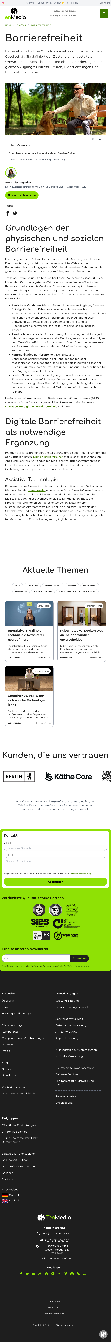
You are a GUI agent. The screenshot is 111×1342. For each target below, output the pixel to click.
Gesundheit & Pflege (15, 1159)
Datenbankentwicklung (71, 1025)
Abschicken (55, 881)
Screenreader (37, 490)
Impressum (54, 1301)
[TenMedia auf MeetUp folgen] (41, 1274)
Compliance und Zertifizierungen (23, 1038)
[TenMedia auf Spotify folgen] (54, 1274)
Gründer (7, 1172)
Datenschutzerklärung (80, 874)
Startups (7, 1179)
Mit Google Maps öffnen (57, 1258)
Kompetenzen (11, 1031)
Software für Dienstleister (18, 1153)
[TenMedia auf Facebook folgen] (22, 1274)
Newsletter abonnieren (22, 195)
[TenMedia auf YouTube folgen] (85, 1274)
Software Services (67, 1074)
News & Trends (43, 591)
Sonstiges (21, 591)
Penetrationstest (66, 1096)
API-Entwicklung (66, 1031)
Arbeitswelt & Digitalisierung (77, 591)
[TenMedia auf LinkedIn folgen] (35, 1274)
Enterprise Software (14, 1131)
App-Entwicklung (67, 1038)
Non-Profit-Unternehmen (18, 1166)
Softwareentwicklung (69, 1018)
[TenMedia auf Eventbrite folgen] (48, 1274)
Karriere (7, 1007)
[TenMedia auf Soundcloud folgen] (60, 1274)
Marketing (89, 585)
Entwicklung (53, 585)
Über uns (32, 585)
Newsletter (9, 1075)
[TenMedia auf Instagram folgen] (73, 1274)
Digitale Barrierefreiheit (48, 456)
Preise (6, 1050)
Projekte (7, 1044)
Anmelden (80, 958)
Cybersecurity (64, 1102)
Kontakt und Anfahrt (15, 1087)
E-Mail (7, 843)
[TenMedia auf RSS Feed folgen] (80, 1274)
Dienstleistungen (13, 1025)
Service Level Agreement (72, 1007)
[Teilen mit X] (14, 214)
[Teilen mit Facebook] (7, 214)
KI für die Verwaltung (69, 1056)
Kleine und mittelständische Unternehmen (20, 1139)
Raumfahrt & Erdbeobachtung (75, 1067)
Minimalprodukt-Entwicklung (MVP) (75, 1082)
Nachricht (9, 855)
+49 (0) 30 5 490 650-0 (63, 15)
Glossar (6, 1069)
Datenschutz (54, 1307)
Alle (17, 585)
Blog (5, 1062)
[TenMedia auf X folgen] (29, 1274)
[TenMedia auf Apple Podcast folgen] (67, 1274)
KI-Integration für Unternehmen (76, 1049)
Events (72, 585)
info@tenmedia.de (65, 11)
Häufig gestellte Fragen (17, 1013)
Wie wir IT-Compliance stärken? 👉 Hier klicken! (28, 2)
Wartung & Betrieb (68, 1000)
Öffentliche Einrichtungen (19, 1125)
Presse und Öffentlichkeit (18, 1093)
